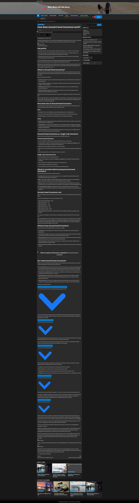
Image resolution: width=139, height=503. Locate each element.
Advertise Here (86, 31)
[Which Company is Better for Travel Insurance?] (44, 468)
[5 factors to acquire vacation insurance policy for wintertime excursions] (59, 468)
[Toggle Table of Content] (48, 35)
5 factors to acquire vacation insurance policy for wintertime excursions (59, 475)
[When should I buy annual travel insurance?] (46, 320)
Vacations (61, 15)
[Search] (92, 17)
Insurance (43, 453)
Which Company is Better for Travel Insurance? (92, 49)
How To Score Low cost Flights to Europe (45, 457)
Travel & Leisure (44, 15)
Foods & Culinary (84, 15)
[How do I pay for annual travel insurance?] (45, 346)
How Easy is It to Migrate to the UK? (90, 39)
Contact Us (85, 30)
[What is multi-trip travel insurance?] (44, 400)
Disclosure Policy (86, 33)
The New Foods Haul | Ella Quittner (74, 457)
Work (49, 453)
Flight (66, 15)
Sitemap (84, 34)
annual (40, 453)
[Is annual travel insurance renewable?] (45, 376)
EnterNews (73, 501)
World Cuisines (53, 15)
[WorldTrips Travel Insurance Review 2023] (74, 468)
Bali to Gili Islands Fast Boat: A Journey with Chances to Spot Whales (76, 494)
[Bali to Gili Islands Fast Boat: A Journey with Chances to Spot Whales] (78, 486)
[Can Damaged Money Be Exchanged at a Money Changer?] (61, 486)
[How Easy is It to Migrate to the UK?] (45, 486)
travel (47, 453)
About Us (43, 18)
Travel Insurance (74, 15)
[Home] (38, 15)
